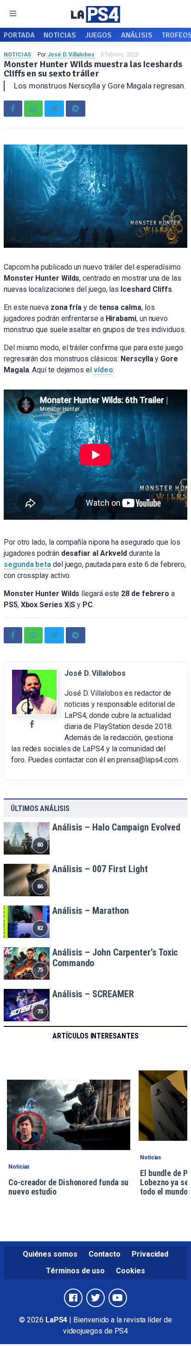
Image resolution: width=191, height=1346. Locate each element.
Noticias (60, 35)
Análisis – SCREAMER (93, 994)
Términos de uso (75, 1270)
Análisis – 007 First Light (100, 868)
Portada (19, 35)
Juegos (98, 35)
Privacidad (150, 1254)
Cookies (130, 1270)
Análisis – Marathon (90, 910)
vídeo (103, 369)
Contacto (105, 1254)
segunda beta (27, 564)
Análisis (136, 35)
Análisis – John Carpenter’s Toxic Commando (115, 958)
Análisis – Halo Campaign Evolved (116, 827)
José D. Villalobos (71, 54)
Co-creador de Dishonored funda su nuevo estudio (68, 1186)
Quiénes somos (50, 1254)
